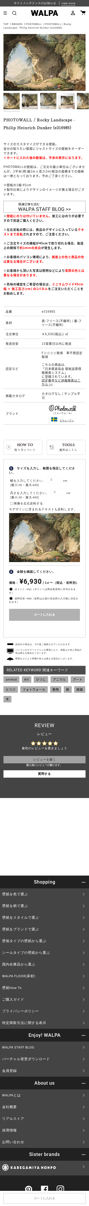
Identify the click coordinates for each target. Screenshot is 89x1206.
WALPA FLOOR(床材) (18, 976)
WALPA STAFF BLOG (18, 1047)
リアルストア (13, 1118)
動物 (55, 689)
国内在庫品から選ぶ (18, 964)
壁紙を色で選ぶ (15, 894)
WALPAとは (11, 1095)
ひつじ (41, 679)
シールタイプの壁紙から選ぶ (26, 952)
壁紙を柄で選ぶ (15, 906)
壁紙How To (12, 987)
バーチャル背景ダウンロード (26, 1059)
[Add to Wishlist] (44, 628)
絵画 (79, 689)
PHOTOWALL (34, 24)
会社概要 (9, 1107)
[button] (14, 13)
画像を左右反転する (28, 503)
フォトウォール (34, 689)
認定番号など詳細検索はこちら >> (61, 382)
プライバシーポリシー (20, 1011)
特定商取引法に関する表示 (24, 1023)
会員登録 (9, 1070)
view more (68, 3)
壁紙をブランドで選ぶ (20, 929)
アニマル (59, 679)
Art (26, 679)
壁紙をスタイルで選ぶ (20, 917)
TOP (6, 24)
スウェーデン (67, 420)
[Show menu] (6, 13)
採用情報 (9, 1130)
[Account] (73, 13)
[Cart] (83, 13)
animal (11, 679)
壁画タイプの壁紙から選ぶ (24, 941)
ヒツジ (11, 689)
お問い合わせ (13, 1142)
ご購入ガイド (13, 999)
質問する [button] (44, 774)
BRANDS (17, 24)
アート (78, 679)
